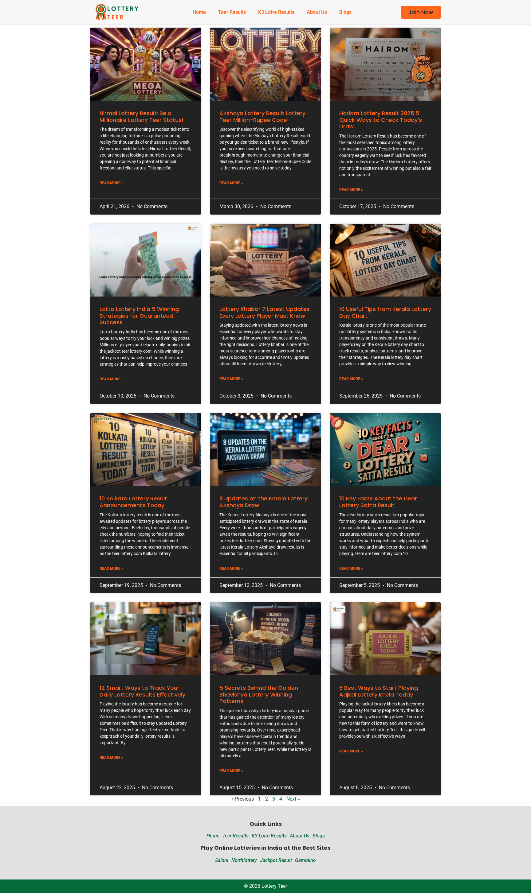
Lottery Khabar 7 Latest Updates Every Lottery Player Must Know (264, 312)
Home (199, 12)
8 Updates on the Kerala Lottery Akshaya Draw (263, 502)
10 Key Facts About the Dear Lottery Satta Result (378, 502)
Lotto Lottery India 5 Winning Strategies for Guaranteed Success (139, 315)
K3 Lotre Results (276, 12)
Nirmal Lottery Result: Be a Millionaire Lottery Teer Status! (141, 116)
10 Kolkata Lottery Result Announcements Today (133, 502)
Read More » (111, 183)
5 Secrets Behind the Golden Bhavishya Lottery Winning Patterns (258, 694)
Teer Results (232, 12)
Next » (293, 799)
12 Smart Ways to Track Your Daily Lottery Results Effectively (142, 691)
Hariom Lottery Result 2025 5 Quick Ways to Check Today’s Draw (380, 119)
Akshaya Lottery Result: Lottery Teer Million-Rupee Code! (262, 116)
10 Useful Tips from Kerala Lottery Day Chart (385, 312)
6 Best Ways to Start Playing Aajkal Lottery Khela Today (378, 691)
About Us (317, 12)
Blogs (345, 12)
